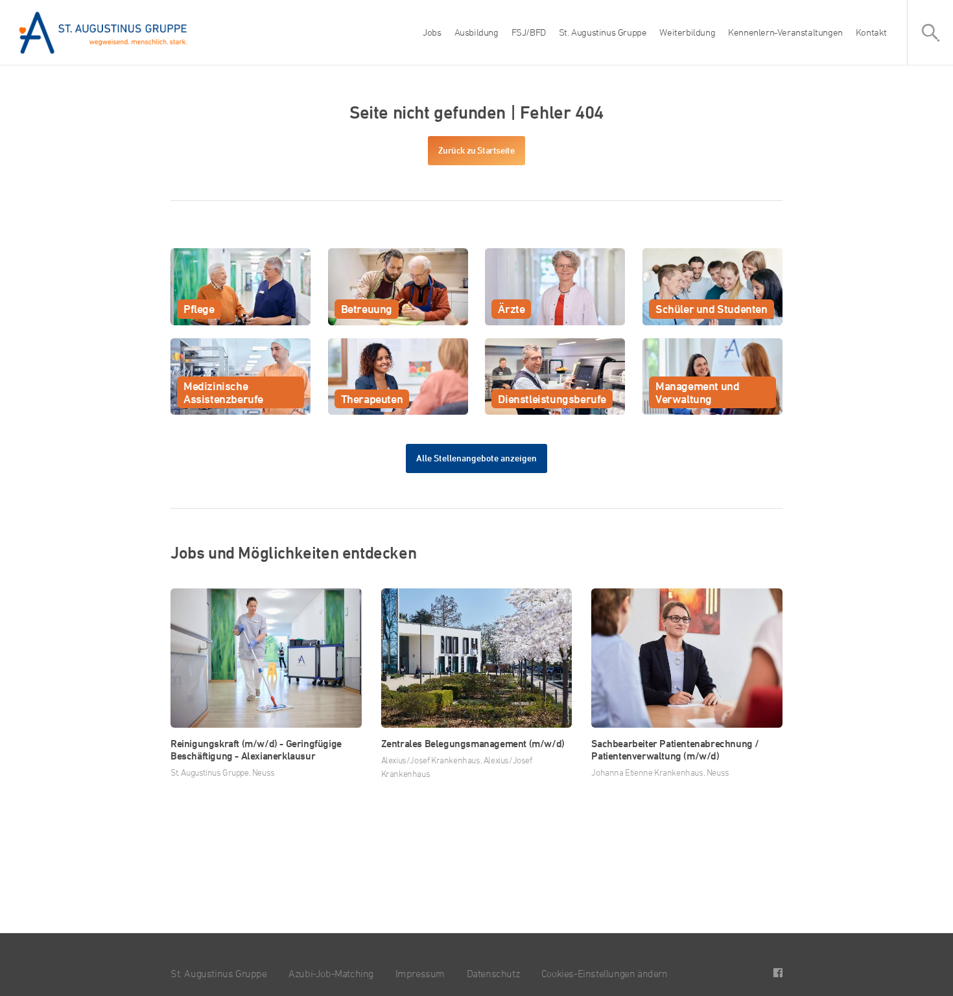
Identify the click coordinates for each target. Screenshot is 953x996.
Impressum (420, 973)
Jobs (432, 32)
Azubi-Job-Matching (330, 973)
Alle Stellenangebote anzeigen (476, 457)
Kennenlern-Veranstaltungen (785, 32)
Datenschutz (493, 973)
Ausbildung (476, 32)
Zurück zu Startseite (476, 150)
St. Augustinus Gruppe (603, 32)
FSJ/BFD (529, 32)
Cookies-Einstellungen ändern (604, 973)
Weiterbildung (687, 32)
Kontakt (871, 32)
